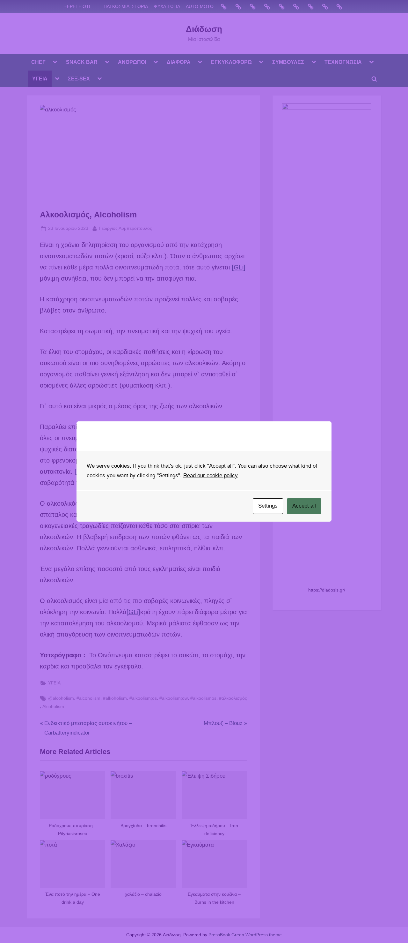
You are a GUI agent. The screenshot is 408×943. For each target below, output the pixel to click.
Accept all (304, 506)
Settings (268, 506)
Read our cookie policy (210, 475)
